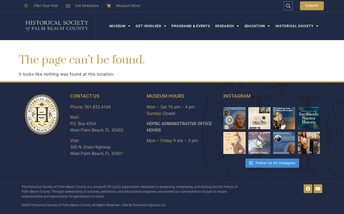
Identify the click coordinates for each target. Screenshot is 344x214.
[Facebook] (308, 188)
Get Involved (148, 26)
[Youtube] (318, 188)
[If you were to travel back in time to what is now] (259, 118)
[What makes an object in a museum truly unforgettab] (259, 143)
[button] (288, 5)
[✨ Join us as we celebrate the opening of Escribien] (309, 118)
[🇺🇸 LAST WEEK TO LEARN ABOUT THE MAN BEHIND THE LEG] (234, 118)
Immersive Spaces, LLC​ (149, 205)
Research (224, 26)
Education (255, 26)
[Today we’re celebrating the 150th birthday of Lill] (234, 143)
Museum (117, 26)
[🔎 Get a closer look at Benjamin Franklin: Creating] (284, 143)
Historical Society (294, 26)
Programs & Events (190, 26)
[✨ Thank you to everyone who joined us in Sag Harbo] (309, 143)
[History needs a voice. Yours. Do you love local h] (284, 118)
